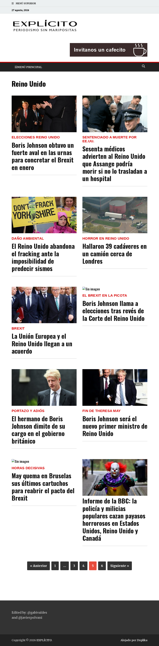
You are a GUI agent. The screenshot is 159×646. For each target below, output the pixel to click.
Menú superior (26, 3)
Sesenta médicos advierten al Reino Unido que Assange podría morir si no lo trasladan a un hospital (114, 163)
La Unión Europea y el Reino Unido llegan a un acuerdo (42, 343)
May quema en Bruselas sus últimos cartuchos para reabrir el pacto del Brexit (43, 486)
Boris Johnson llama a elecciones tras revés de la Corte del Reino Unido (113, 311)
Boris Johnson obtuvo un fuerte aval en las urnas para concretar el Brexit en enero (43, 156)
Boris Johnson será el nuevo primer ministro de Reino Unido (114, 426)
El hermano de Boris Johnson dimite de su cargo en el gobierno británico (38, 429)
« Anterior (38, 566)
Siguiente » (119, 566)
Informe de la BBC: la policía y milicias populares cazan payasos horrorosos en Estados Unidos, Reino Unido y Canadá (113, 519)
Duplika (142, 640)
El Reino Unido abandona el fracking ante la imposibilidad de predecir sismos (43, 257)
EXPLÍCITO (44, 640)
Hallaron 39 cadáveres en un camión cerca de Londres (114, 253)
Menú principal (29, 67)
